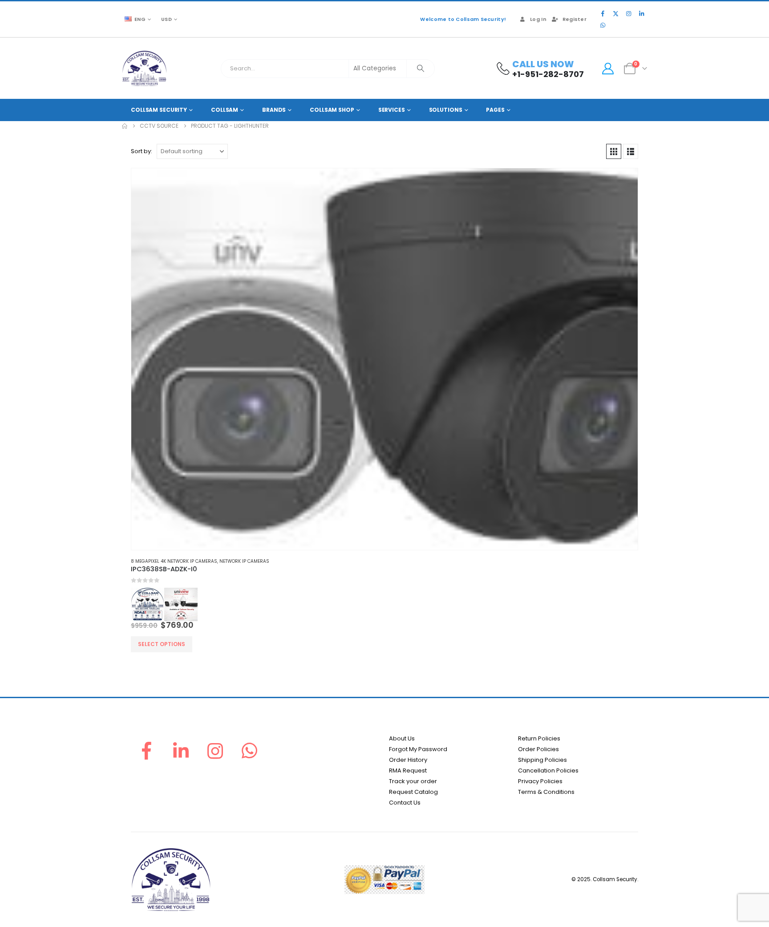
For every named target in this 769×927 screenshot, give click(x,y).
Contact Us (405, 802)
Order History (408, 760)
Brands (274, 110)
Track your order (413, 781)
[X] (615, 13)
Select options (161, 644)
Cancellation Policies (548, 770)
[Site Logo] (144, 68)
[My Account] (608, 68)
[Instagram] (628, 13)
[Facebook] (602, 13)
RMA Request (408, 770)
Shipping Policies (542, 760)
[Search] (420, 68)
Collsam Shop (332, 110)
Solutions (445, 110)
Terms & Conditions (546, 792)
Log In (538, 19)
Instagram (215, 750)
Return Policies (539, 738)
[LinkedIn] (641, 13)
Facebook (146, 750)
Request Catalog (413, 792)
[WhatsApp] (602, 25)
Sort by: (141, 151)
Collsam (224, 110)
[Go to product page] (384, 359)
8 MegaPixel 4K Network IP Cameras (174, 561)
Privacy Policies (540, 781)
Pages (495, 110)
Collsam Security (159, 110)
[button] (613, 151)
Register (575, 19)
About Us (402, 738)
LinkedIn (180, 750)
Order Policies (538, 749)
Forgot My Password (418, 749)
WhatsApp (249, 750)
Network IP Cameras (244, 561)
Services (391, 110)
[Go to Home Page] (124, 126)
